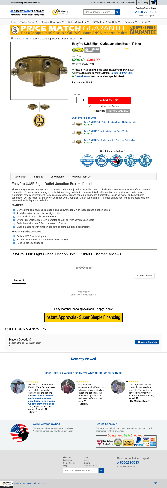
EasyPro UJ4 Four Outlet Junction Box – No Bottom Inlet (110, 140)
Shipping (87, 460)
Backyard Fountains (51, 22)
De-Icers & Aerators (77, 22)
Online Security (69, 463)
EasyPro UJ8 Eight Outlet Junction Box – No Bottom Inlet (110, 122)
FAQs (140, 3)
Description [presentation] (20, 176)
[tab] (20, 176)
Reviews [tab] (17, 280)
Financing (129, 22)
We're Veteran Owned (46, 424)
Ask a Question (149, 342)
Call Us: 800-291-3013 (122, 73)
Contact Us (130, 3)
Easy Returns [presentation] (57, 176)
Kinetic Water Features (24, 483)
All (27, 38)
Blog (146, 3)
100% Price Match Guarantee (103, 3)
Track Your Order (90, 466)
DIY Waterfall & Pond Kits (105, 22)
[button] (6, 484)
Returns (87, 463)
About (145, 22)
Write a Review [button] (145, 275)
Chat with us (81, 76)
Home (13, 22)
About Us (120, 3)
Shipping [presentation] (38, 176)
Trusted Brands (27, 22)
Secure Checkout (106, 424)
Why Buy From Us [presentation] (81, 176)
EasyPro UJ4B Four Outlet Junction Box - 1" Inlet (106, 131)
